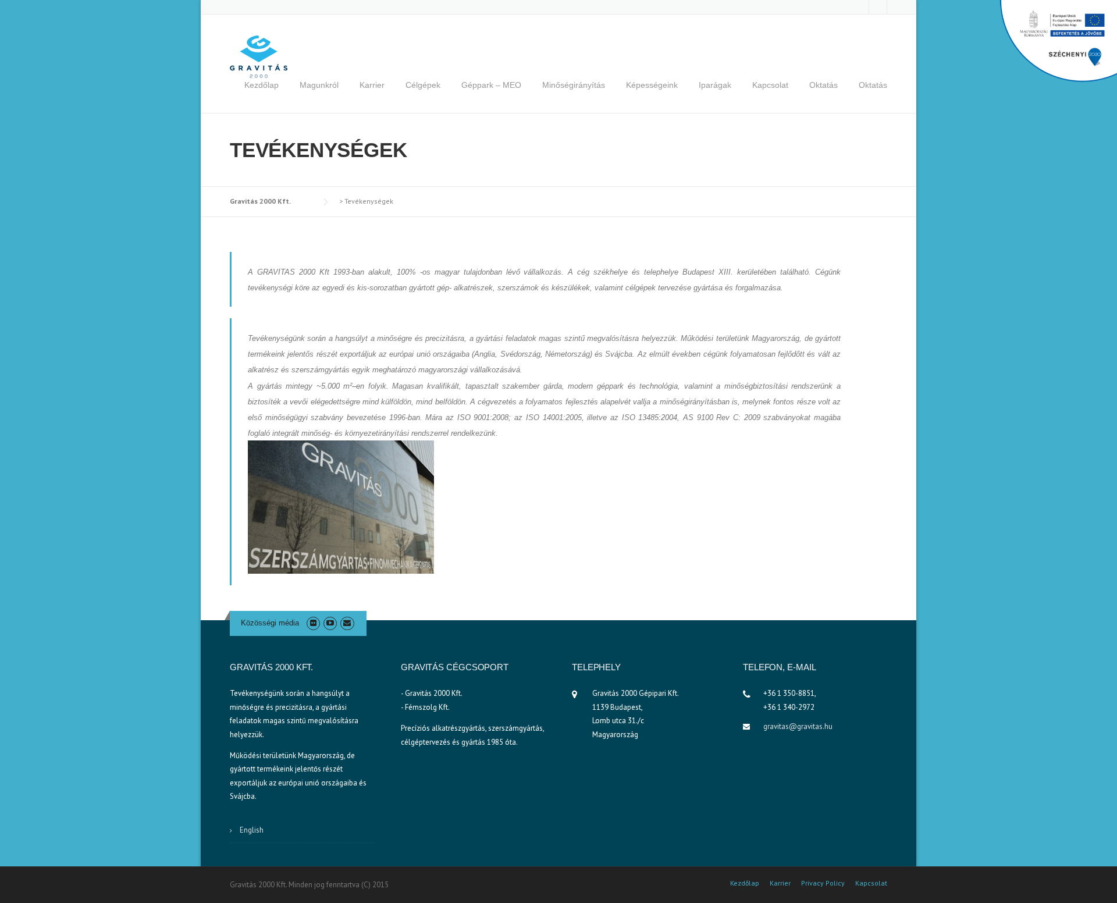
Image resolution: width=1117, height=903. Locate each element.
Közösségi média (270, 622)
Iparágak (715, 85)
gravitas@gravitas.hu (798, 726)
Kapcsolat (770, 85)
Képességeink (652, 85)
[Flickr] (313, 623)
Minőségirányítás (573, 85)
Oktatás (823, 85)
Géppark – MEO (491, 85)
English (252, 830)
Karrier (372, 85)
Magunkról (319, 85)
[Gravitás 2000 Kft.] (259, 56)
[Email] (347, 623)
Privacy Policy (823, 883)
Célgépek (422, 85)
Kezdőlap (261, 85)
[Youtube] (330, 623)
